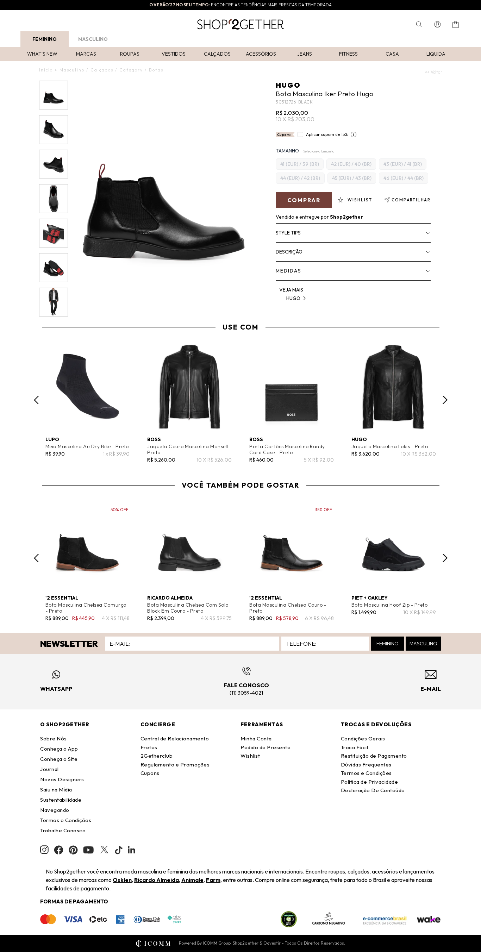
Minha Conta (256, 738)
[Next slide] (445, 400)
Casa (392, 54)
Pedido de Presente (266, 747)
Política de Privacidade (369, 781)
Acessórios (261, 54)
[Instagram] (44, 849)
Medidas (288, 271)
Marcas (86, 54)
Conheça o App (59, 748)
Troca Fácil (354, 747)
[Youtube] (88, 850)
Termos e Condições (65, 820)
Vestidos (174, 54)
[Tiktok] (119, 849)
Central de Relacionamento (174, 738)
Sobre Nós (53, 738)
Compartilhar (411, 199)
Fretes (148, 747)
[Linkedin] (132, 849)
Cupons (150, 773)
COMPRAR (303, 199)
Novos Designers (62, 779)
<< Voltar (433, 72)
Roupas (129, 54)
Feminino (44, 39)
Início (46, 70)
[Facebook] (58, 849)
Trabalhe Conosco (63, 830)
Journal (49, 769)
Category (131, 70)
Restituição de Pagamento (374, 755)
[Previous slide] (36, 400)
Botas (156, 70)
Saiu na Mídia (56, 789)
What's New (42, 54)
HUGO (288, 85)
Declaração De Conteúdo (373, 790)
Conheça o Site (58, 759)
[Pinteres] (73, 849)
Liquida (435, 54)
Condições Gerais (363, 738)
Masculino (93, 39)
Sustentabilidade (60, 799)
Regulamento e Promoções (175, 764)
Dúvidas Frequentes (366, 764)
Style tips (288, 233)
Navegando (54, 810)
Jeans (304, 54)
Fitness (348, 54)
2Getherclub (156, 755)
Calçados (217, 54)
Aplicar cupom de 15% (327, 134)
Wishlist (250, 755)
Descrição (289, 252)
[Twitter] (104, 850)
